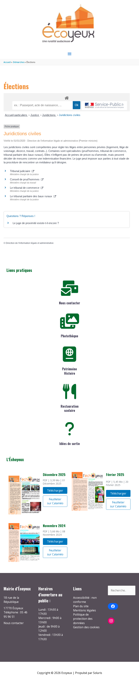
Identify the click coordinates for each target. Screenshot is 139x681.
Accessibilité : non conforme (85, 600)
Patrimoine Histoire (69, 371)
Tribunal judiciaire (21, 171)
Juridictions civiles (69, 115)
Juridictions (49, 115)
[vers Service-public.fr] (104, 105)
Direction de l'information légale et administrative (30, 243)
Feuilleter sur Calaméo (55, 501)
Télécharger (55, 490)
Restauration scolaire (70, 408)
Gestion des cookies (86, 627)
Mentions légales (84, 610)
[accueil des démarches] (66, 97)
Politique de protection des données (82, 618)
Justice (35, 115)
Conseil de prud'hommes (25, 179)
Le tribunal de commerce (25, 187)
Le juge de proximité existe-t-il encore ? (36, 223)
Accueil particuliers (16, 115)
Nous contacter (69, 303)
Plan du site (81, 606)
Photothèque (69, 336)
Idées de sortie (69, 443)
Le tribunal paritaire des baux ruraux (32, 196)
